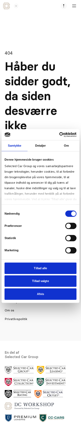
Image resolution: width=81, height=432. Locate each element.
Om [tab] (66, 145)
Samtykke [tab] (14, 145)
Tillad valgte (40, 281)
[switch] (70, 226)
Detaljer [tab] (40, 145)
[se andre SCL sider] (14, 6)
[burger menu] (74, 6)
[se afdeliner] (64, 6)
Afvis (40, 294)
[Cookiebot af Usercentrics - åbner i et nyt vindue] (59, 134)
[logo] (19, 370)
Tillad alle (40, 268)
